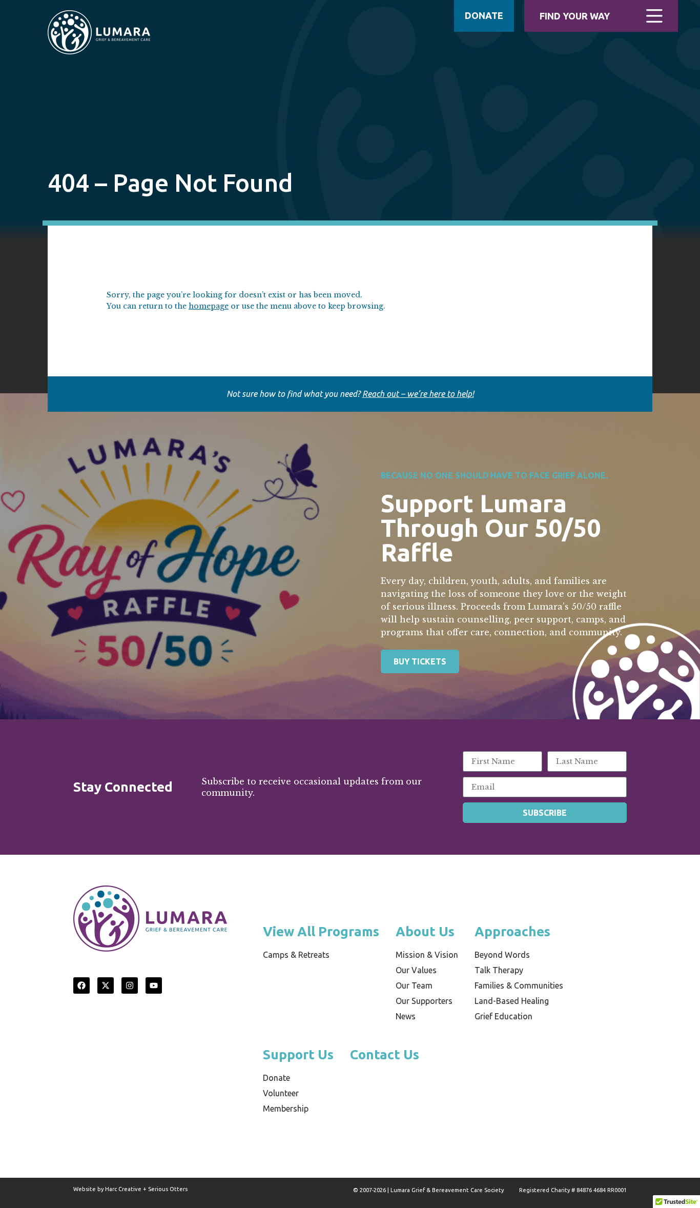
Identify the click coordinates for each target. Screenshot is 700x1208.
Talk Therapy (499, 970)
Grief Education (503, 1016)
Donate (276, 1077)
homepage (209, 306)
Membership (285, 1108)
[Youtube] (154, 985)
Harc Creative (123, 1189)
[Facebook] (81, 985)
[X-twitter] (105, 985)
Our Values (416, 970)
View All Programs (321, 931)
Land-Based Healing (512, 1000)
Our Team (414, 985)
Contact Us (384, 1054)
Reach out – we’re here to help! (418, 393)
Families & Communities (519, 985)
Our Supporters (424, 1000)
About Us (425, 931)
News (406, 1016)
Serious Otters (168, 1189)
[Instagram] (129, 985)
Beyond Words (502, 954)
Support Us (298, 1054)
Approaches (512, 931)
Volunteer (281, 1093)
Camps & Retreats (296, 954)
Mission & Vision (427, 954)
